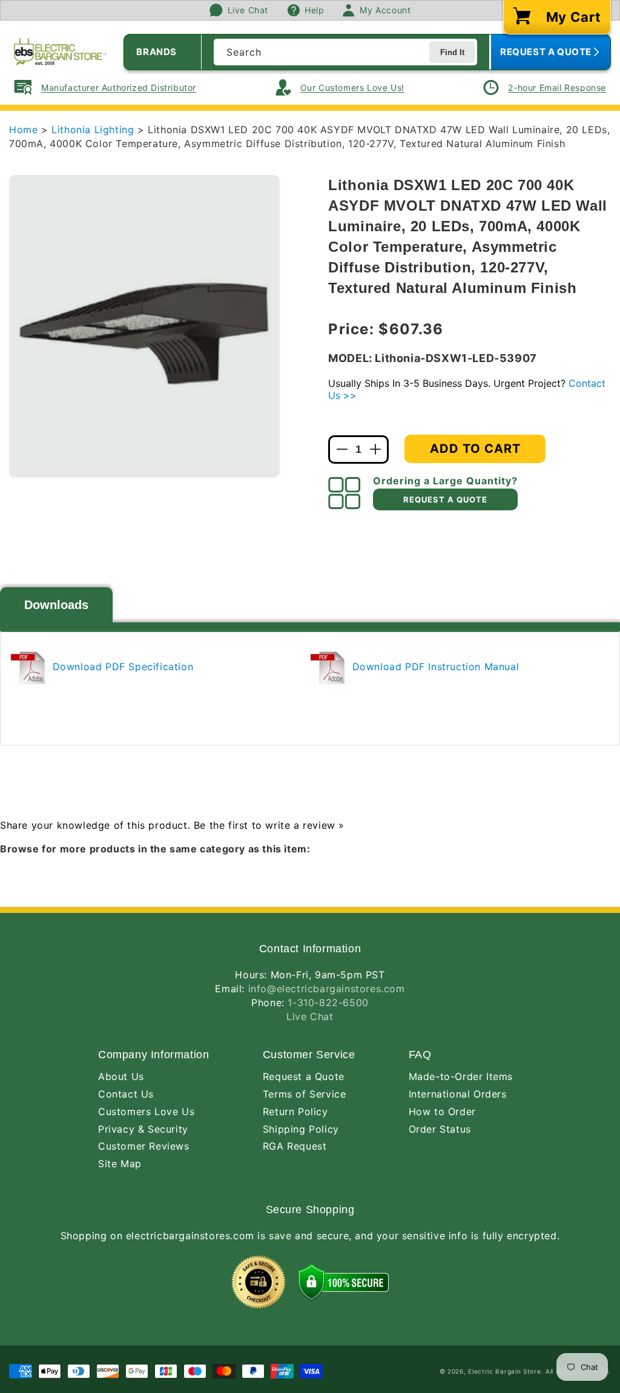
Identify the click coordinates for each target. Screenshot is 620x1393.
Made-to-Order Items (461, 1076)
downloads (56, 604)
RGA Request (295, 1146)
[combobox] (345, 52)
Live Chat (309, 1016)
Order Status (440, 1129)
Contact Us (126, 1094)
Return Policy (295, 1111)
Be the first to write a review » (269, 825)
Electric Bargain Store (504, 1371)
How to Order (442, 1111)
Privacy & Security (143, 1129)
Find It (452, 52)
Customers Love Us (146, 1111)
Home (23, 129)
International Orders (458, 1094)
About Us (121, 1076)
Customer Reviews (144, 1146)
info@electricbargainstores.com (326, 989)
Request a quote (445, 499)
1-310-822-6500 (328, 1002)
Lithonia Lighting (94, 129)
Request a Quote (304, 1076)
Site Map (120, 1164)
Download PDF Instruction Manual (434, 666)
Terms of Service (304, 1094)
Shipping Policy (301, 1129)
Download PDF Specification (121, 666)
